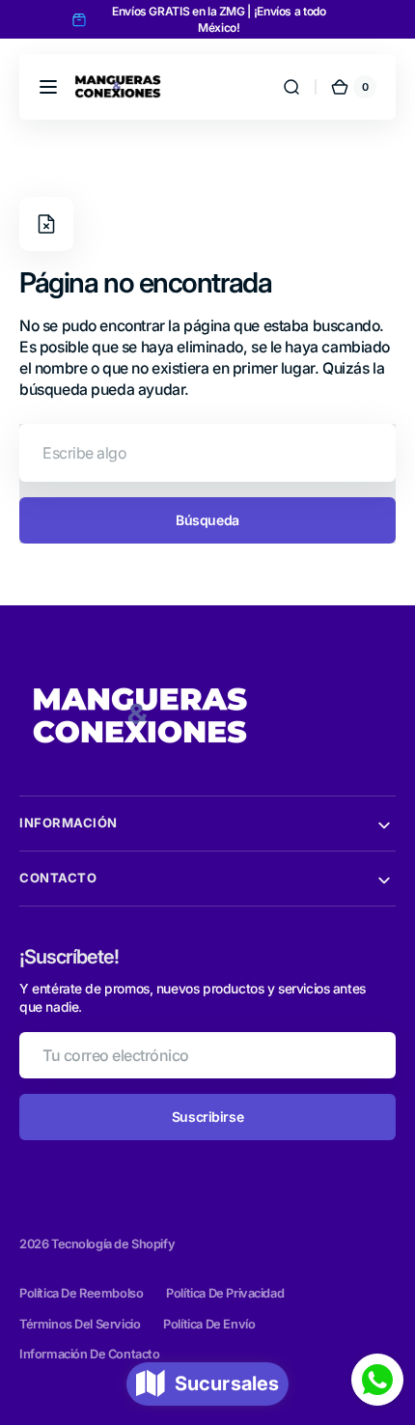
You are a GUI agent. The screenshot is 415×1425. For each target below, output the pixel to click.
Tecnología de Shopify (113, 1244)
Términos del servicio (79, 1324)
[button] (48, 87)
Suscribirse (207, 1116)
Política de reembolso (81, 1293)
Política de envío (209, 1324)
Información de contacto (89, 1354)
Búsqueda (207, 520)
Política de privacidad (225, 1293)
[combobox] (207, 453)
